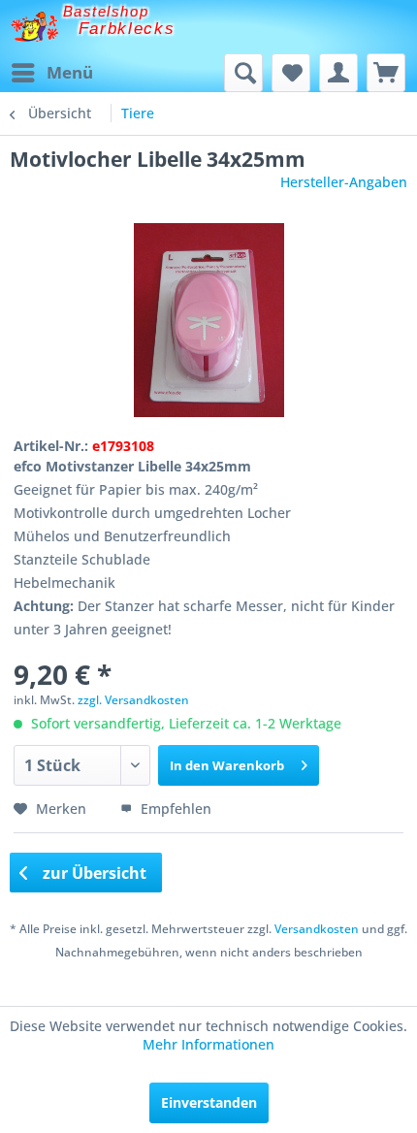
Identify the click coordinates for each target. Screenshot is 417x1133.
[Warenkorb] (386, 72)
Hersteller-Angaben (343, 182)
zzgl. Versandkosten (133, 700)
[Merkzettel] (291, 72)
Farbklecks (127, 28)
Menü (70, 72)
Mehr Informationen (208, 1044)
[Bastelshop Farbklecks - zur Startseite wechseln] (34, 27)
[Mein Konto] (338, 72)
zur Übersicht (92, 873)
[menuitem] (51, 72)
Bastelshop (105, 11)
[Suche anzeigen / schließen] (243, 72)
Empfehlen (174, 808)
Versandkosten (316, 929)
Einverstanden (209, 1102)
